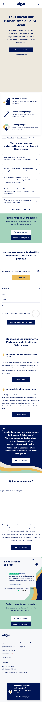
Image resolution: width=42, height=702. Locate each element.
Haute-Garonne (22, 138)
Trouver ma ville (21, 54)
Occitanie (11, 138)
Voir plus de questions (21, 209)
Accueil (4, 138)
